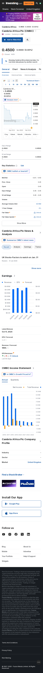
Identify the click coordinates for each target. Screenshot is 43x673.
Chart (15, 69)
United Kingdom (33, 9)
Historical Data (17, 75)
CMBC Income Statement (16, 368)
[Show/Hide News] (16, 80)
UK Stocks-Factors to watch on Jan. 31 (20, 257)
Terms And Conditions (10, 643)
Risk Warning (6, 658)
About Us (27, 547)
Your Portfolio (7, 556)
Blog (3, 547)
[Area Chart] (9, 80)
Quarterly (15, 380)
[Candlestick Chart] (4, 80)
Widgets (5, 561)
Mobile (4, 551)
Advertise (27, 551)
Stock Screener (17, 9)
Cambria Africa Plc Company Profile (19, 441)
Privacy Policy (7, 650)
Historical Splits (30, 75)
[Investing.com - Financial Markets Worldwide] (14, 3)
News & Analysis (28, 69)
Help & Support (29, 556)
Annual (5, 380)
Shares (5, 9)
